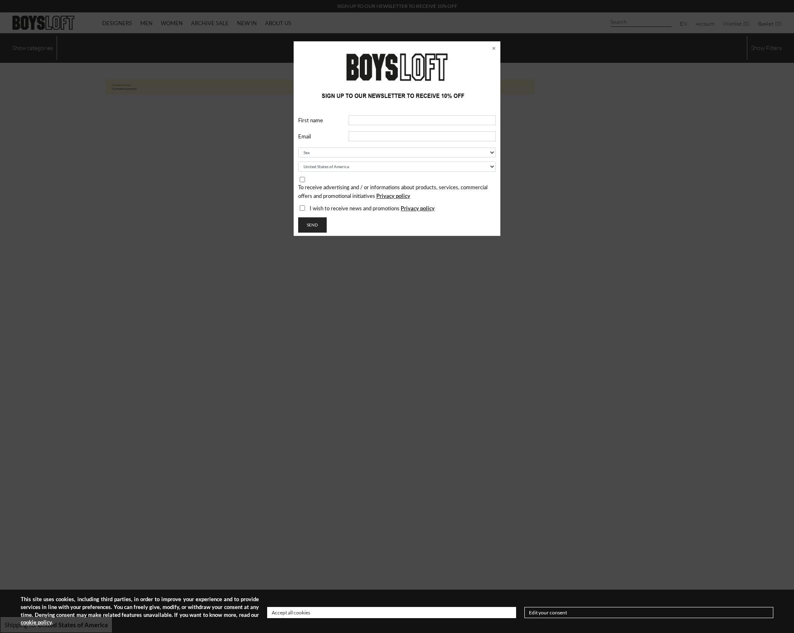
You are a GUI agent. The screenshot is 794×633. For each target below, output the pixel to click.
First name (310, 121)
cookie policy (36, 622)
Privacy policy (393, 196)
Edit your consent (548, 612)
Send (312, 224)
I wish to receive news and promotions (372, 208)
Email (304, 137)
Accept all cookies (291, 612)
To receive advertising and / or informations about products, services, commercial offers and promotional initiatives (393, 192)
